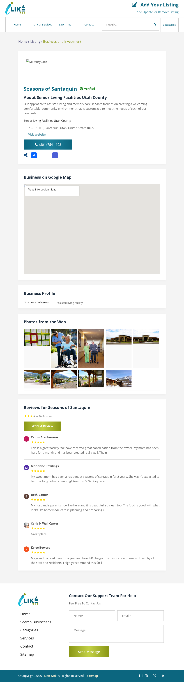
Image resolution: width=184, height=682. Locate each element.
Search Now (149, 25)
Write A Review (42, 426)
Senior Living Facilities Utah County (47, 121)
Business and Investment (62, 41)
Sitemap (27, 655)
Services (27, 639)
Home (17, 24)
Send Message (89, 652)
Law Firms (65, 24)
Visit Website (37, 134)
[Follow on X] (155, 676)
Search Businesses (35, 622)
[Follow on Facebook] (139, 676)
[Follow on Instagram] (147, 676)
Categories (169, 24)
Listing (35, 41)
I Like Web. (50, 676)
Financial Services (41, 24)
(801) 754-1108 (50, 144)
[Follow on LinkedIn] (163, 676)
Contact (89, 24)
